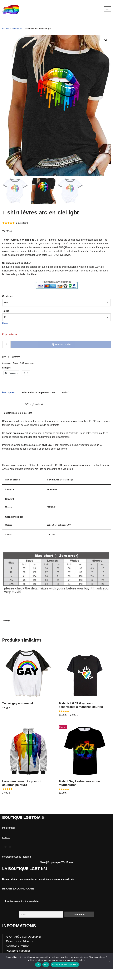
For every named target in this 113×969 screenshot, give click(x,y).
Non (46, 964)
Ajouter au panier (61, 344)
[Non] (109, 961)
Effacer (5, 323)
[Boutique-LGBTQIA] (11, 9)
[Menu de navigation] (107, 8)
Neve (43, 862)
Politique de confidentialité (65, 964)
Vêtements (17, 28)
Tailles (5, 311)
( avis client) (21, 223)
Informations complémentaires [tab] (39, 392)
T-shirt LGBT (18, 363)
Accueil (5, 28)
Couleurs (7, 296)
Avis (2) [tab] (66, 392)
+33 (9, 847)
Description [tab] (8, 392)
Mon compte (8, 828)
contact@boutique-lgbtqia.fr (16, 857)
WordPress (67, 862)
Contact (6, 837)
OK (38, 964)
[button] (105, 40)
